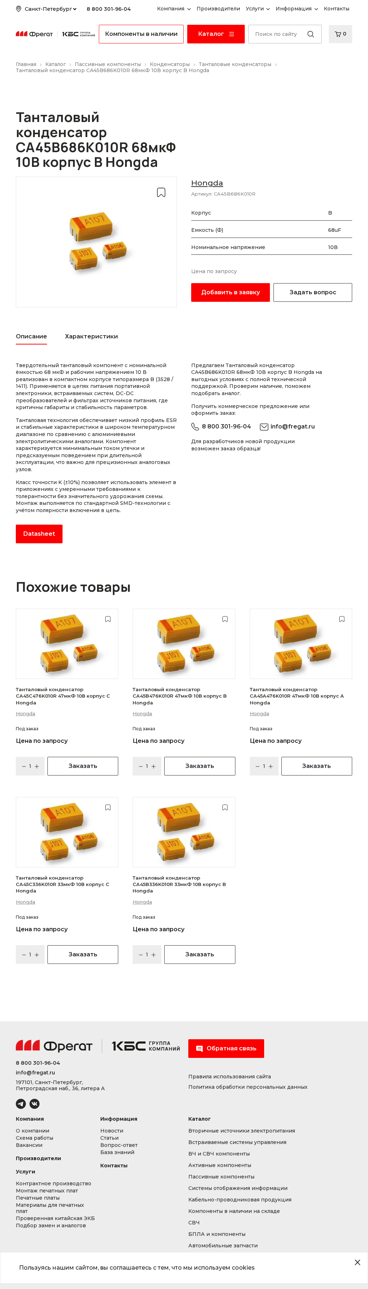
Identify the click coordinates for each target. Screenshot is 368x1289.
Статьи (109, 1138)
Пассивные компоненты (221, 1177)
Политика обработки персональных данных (248, 1087)
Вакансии (29, 1145)
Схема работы (34, 1138)
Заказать (83, 766)
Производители (38, 1159)
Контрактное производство (53, 1184)
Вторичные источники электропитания (241, 1131)
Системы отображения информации (238, 1188)
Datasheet (39, 533)
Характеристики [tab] (91, 336)
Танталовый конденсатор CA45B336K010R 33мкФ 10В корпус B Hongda (179, 884)
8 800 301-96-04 (109, 9)
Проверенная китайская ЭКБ (55, 1218)
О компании (32, 1131)
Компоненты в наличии (141, 34)
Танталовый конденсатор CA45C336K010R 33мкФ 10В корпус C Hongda (62, 884)
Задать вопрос (313, 292)
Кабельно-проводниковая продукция (239, 1200)
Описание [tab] (31, 336)
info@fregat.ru (293, 426)
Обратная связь (232, 1048)
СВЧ (194, 1223)
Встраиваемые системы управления (237, 1142)
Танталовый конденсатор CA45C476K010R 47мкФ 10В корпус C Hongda (63, 695)
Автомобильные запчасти (223, 1246)
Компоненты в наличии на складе (234, 1211)
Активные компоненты (219, 1165)
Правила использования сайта (229, 1077)
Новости (111, 1131)
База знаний (117, 1152)
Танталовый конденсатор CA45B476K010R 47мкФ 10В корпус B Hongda (180, 695)
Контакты (114, 1166)
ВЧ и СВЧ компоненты (219, 1154)
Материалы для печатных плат (50, 1208)
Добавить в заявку (230, 292)
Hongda (207, 182)
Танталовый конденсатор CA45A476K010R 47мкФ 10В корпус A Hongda (297, 695)
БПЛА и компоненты (216, 1234)
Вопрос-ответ (119, 1145)
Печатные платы (38, 1198)
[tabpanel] (96, 453)
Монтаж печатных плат (47, 1191)
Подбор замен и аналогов (51, 1226)
